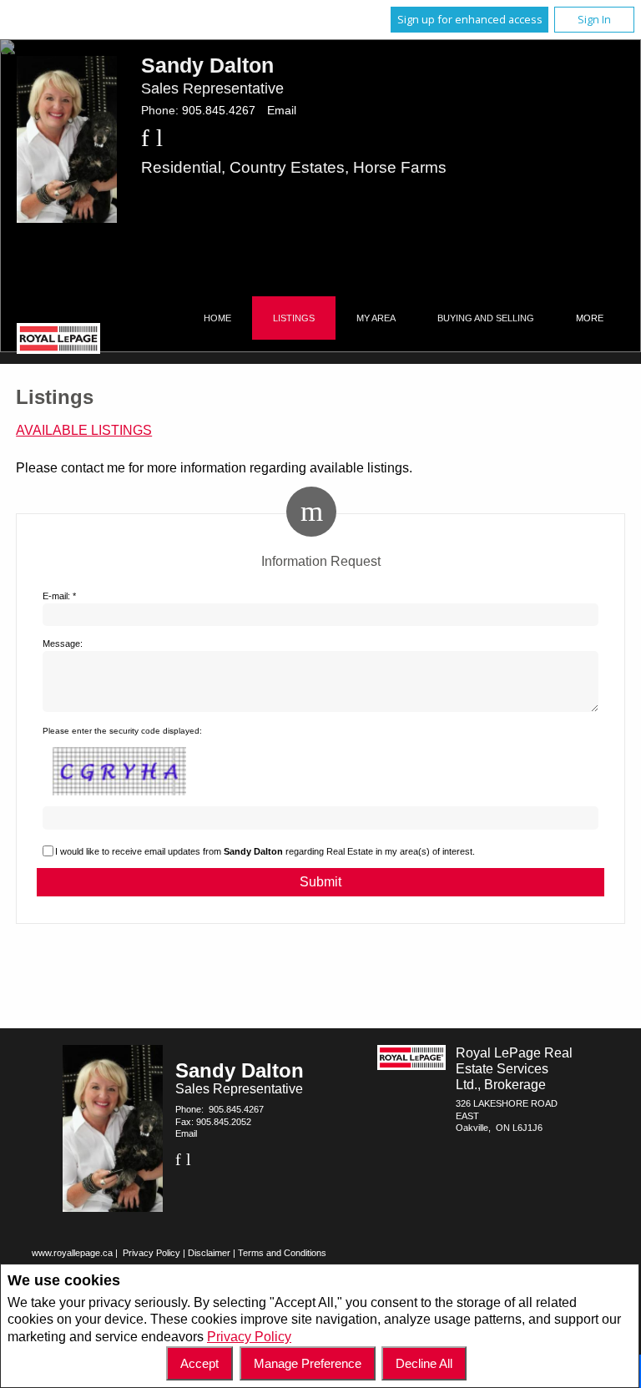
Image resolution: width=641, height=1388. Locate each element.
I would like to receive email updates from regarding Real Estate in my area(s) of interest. (265, 851)
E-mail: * (59, 596)
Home (217, 318)
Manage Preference (307, 1363)
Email (281, 110)
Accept (199, 1363)
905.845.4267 (218, 110)
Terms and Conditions (282, 1253)
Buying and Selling (485, 318)
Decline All (424, 1363)
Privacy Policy (249, 1337)
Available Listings (84, 430)
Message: (63, 643)
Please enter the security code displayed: (122, 730)
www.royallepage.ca (72, 1253)
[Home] (58, 340)
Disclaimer (209, 1253)
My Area (376, 318)
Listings (294, 318)
